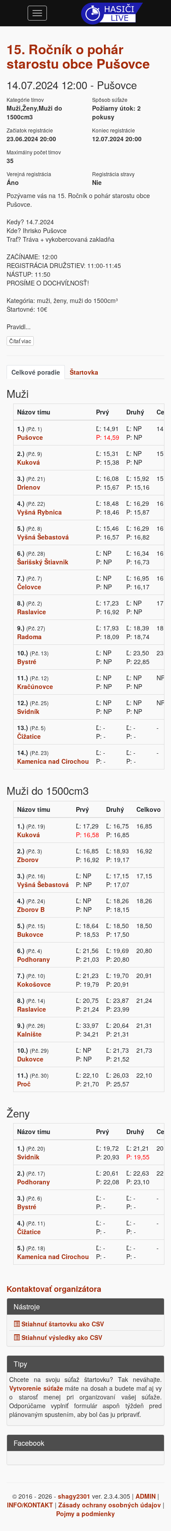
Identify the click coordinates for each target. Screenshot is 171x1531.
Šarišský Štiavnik (42, 561)
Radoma (29, 636)
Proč (24, 1083)
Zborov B (31, 909)
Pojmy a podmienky (85, 1513)
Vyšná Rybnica (39, 512)
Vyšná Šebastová (43, 536)
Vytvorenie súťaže (36, 1388)
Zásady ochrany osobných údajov (109, 1504)
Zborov (28, 859)
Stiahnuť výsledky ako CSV (61, 1337)
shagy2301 (74, 1496)
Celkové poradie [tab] (35, 372)
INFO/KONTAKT (30, 1504)
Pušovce (30, 437)
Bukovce (30, 934)
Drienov (28, 487)
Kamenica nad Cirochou (53, 761)
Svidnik (28, 1156)
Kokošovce (34, 984)
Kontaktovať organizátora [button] (54, 1288)
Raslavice (31, 611)
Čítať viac (20, 340)
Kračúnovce (35, 686)
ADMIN (145, 1496)
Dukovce (30, 1058)
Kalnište (29, 1034)
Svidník (28, 711)
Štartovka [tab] (84, 372)
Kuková (28, 462)
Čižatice (29, 736)
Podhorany (33, 959)
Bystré (26, 661)
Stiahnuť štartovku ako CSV (62, 1323)
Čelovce (29, 586)
